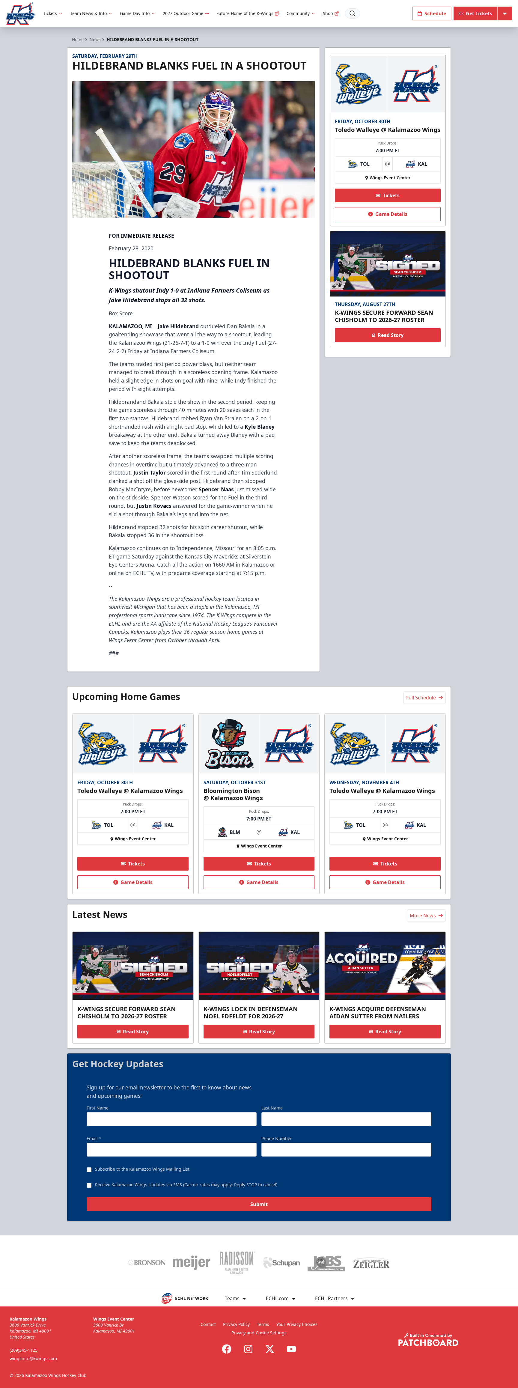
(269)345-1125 (23, 1350)
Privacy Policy (236, 1324)
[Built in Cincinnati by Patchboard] (428, 1339)
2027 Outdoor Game (183, 13)
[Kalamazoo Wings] (20, 13)
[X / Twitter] (269, 1349)
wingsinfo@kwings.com (33, 1358)
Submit (259, 1204)
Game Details (391, 214)
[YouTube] (291, 1349)
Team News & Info (88, 13)
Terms (263, 1324)
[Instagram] (248, 1349)
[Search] (352, 13)
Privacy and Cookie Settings (259, 1333)
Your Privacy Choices (296, 1324)
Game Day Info (135, 13)
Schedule (435, 13)
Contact (208, 1324)
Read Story (390, 335)
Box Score (121, 313)
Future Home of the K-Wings (244, 13)
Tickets (50, 13)
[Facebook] (226, 1349)
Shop (328, 13)
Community (298, 13)
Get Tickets (479, 13)
